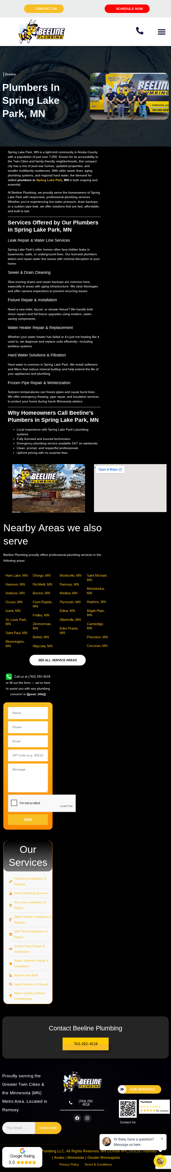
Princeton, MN (97, 637)
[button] (162, 31)
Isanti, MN (13, 611)
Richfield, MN (42, 584)
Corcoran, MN (97, 646)
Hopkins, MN (96, 602)
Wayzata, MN (43, 646)
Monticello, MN (70, 575)
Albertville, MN (70, 620)
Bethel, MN (41, 637)
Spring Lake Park (49, 180)
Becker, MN (41, 593)
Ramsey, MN (69, 584)
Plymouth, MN (70, 602)
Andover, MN (15, 593)
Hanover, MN (15, 584)
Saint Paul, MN (16, 633)
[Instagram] (87, 1118)
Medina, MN (68, 593)
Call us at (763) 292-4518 (31, 676)
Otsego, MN (42, 575)
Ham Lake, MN (17, 575)
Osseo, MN (14, 602)
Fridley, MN (41, 615)
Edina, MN (67, 611)
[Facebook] (77, 1118)
